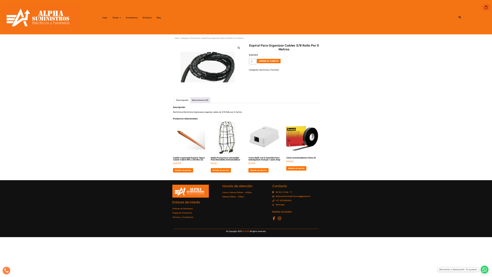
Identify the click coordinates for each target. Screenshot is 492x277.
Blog (159, 18)
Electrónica (195, 38)
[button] (239, 48)
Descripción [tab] (182, 100)
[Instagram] (279, 218)
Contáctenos (132, 18)
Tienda (115, 18)
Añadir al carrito (269, 61)
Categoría (185, 38)
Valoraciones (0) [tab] (200, 100)
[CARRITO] (486, 7)
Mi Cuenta (147, 18)
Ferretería (274, 70)
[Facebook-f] (274, 218)
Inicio (104, 18)
